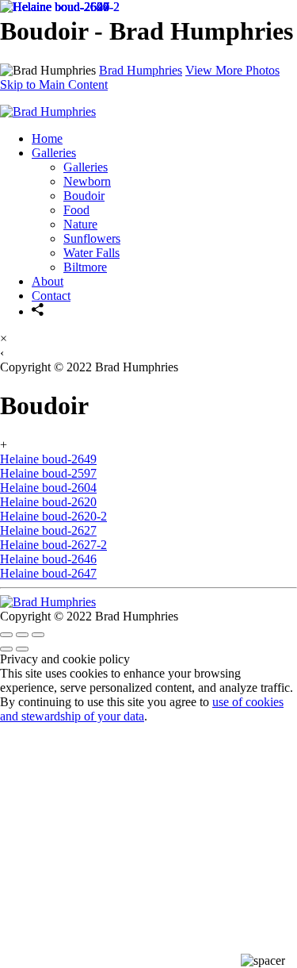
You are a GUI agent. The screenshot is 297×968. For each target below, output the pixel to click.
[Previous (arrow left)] (6, 649)
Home (47, 138)
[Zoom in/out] (38, 634)
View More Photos (232, 70)
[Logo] (48, 111)
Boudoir (84, 195)
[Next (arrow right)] (22, 649)
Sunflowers (91, 238)
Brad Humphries (140, 70)
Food (76, 210)
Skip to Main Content (54, 84)
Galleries (54, 152)
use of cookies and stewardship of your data (142, 709)
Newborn (87, 181)
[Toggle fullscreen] (22, 634)
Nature (80, 224)
